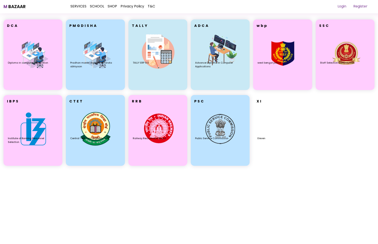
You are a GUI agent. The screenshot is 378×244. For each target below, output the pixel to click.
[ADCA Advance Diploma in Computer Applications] (220, 88)
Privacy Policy (132, 6)
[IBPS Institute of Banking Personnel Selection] (33, 164)
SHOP (112, 6)
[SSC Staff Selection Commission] (345, 88)
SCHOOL (97, 6)
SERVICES (78, 6)
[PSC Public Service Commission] (220, 164)
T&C (151, 6)
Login (342, 6)
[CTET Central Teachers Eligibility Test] (95, 164)
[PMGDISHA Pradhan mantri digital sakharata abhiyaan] (95, 88)
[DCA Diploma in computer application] (33, 88)
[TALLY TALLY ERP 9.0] (157, 88)
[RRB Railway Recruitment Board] (157, 164)
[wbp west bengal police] (282, 88)
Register (360, 6)
